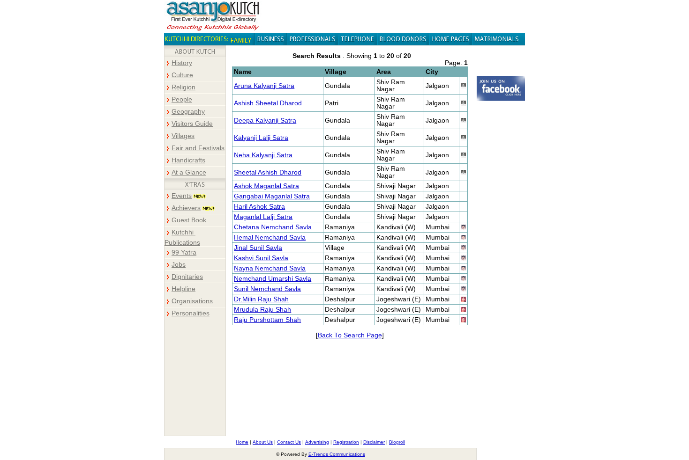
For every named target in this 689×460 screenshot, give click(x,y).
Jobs (179, 264)
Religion (183, 87)
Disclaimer (374, 442)
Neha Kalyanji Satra (263, 155)
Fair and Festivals (198, 148)
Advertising (317, 442)
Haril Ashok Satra (259, 206)
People (182, 99)
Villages (183, 135)
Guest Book (189, 220)
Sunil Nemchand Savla (267, 288)
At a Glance (189, 172)
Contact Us (289, 442)
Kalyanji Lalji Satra (261, 137)
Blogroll (397, 442)
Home (242, 442)
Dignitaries (187, 276)
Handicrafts (188, 160)
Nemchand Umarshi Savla (272, 278)
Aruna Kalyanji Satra (264, 85)
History (182, 62)
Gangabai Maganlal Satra (272, 196)
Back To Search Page (350, 335)
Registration (346, 442)
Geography (188, 111)
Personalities (191, 313)
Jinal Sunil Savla (258, 247)
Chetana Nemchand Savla (273, 227)
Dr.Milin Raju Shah (261, 299)
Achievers (186, 208)
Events (182, 195)
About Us (263, 442)
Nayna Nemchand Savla (270, 268)
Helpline (183, 288)
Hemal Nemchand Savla (270, 237)
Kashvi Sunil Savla (261, 258)
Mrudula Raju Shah (262, 309)
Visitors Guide (192, 123)
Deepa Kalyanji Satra (265, 120)
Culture (182, 75)
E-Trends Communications (336, 454)
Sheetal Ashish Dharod (267, 172)
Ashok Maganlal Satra (266, 186)
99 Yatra (184, 252)
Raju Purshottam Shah (267, 319)
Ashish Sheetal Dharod (268, 103)
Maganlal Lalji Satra (263, 216)
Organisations (192, 301)
